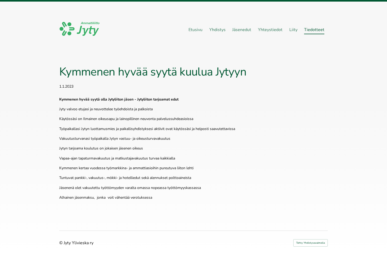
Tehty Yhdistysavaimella (310, 243)
